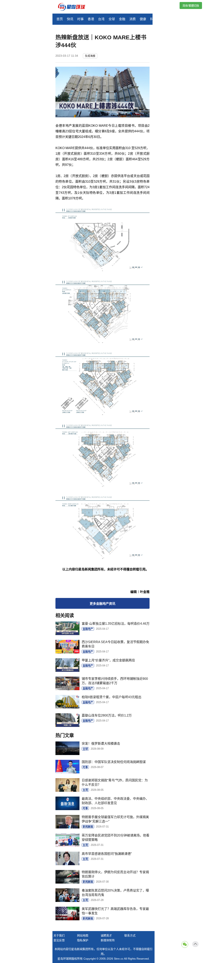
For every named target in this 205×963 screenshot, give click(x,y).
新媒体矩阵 (108, 940)
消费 (132, 19)
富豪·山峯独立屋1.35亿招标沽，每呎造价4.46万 (116, 623)
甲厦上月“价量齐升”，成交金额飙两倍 (108, 660)
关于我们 (59, 935)
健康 (143, 19)
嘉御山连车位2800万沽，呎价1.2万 (107, 715)
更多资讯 (102, 603)
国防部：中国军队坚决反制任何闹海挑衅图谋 (114, 762)
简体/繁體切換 (191, 5)
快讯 (70, 19)
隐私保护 (82, 940)
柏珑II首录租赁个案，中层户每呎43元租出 (111, 697)
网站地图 (82, 935)
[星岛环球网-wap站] (74, 7)
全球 (112, 19)
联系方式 (130, 935)
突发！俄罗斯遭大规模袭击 (101, 743)
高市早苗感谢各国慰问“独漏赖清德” (107, 853)
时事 (80, 19)
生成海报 (90, 55)
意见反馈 (59, 940)
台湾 (101, 19)
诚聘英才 (106, 935)
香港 (91, 19)
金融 (122, 19)
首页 (59, 19)
